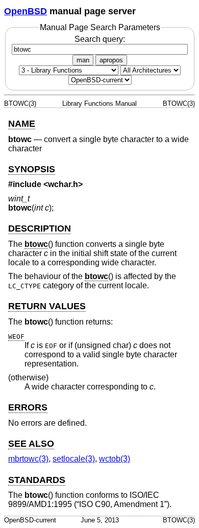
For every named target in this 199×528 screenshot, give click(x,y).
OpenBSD (25, 11)
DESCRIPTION (39, 228)
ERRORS (27, 407)
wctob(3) (114, 458)
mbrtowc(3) (28, 458)
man (83, 60)
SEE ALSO (31, 444)
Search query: (99, 39)
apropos (111, 60)
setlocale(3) (74, 458)
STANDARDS (36, 480)
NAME (21, 124)
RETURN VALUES (47, 306)
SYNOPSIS (31, 169)
